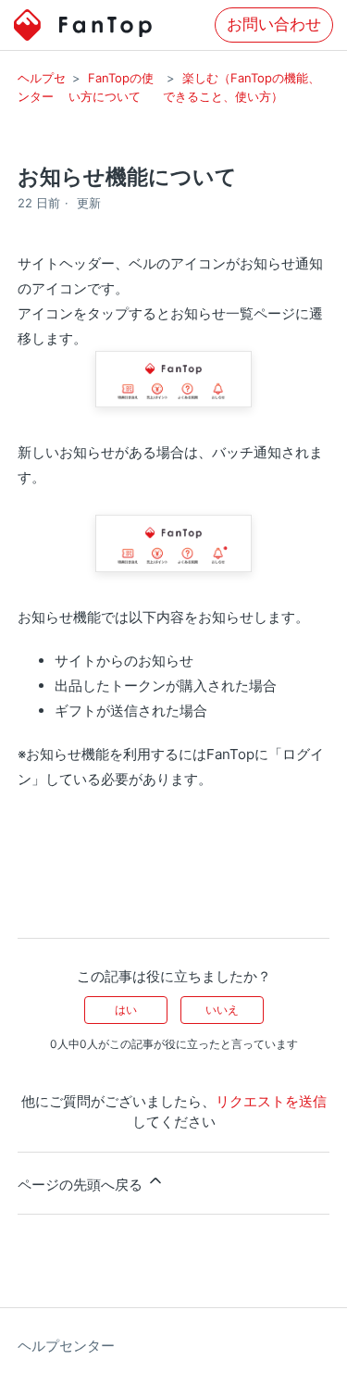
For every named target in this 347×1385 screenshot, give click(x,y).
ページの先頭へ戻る (82, 1184)
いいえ (222, 1010)
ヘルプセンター (66, 1345)
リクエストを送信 (271, 1101)
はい (126, 1010)
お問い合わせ (274, 24)
